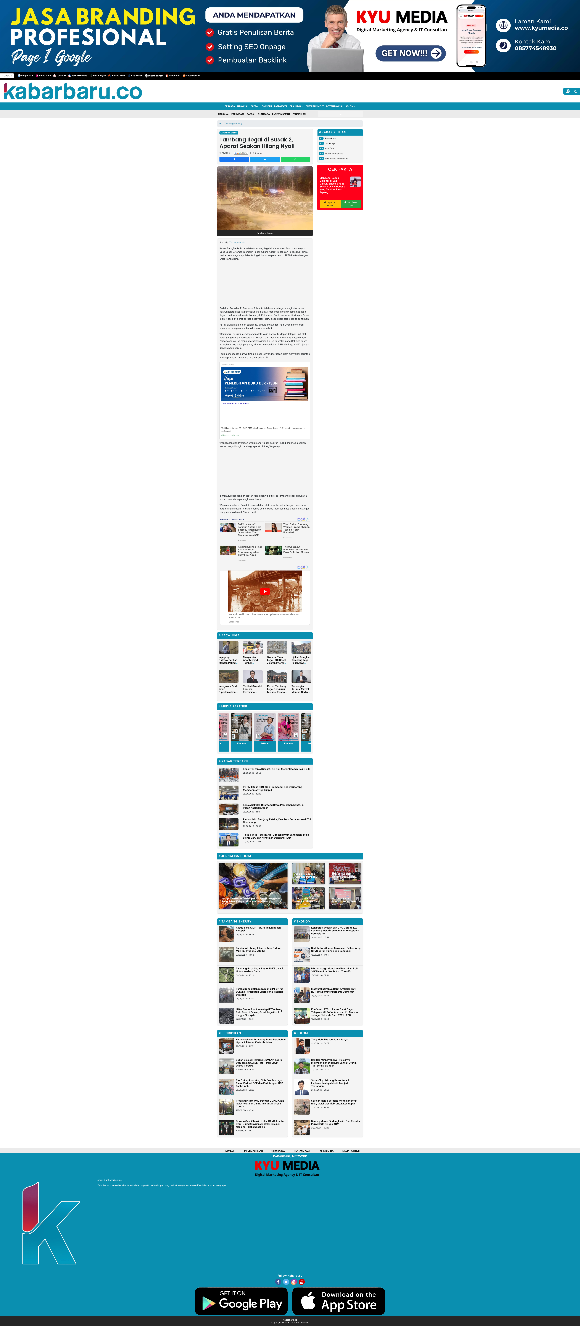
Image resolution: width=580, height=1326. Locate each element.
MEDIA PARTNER (350, 1150)
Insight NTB (27, 75)
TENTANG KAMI (302, 1150)
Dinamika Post (155, 75)
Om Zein (329, 148)
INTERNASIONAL (334, 106)
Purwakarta (330, 138)
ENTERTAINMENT (315, 106)
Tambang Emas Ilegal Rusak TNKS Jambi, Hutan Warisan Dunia (260, 970)
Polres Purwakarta (334, 153)
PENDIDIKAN (299, 114)
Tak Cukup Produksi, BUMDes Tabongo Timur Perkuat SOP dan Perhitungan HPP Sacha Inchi (259, 1083)
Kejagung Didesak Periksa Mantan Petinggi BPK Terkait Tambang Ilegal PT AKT (228, 664)
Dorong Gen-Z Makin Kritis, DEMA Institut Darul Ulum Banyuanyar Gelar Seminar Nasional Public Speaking (260, 1124)
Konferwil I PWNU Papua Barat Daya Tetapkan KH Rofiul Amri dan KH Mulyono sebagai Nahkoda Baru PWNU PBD (335, 1012)
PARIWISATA (280, 106)
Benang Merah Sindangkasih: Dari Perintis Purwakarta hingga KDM (335, 1122)
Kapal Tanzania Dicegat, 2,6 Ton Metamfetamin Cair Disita (276, 768)
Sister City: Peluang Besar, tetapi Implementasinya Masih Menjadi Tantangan (330, 1083)
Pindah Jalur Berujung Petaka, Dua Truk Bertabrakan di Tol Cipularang (277, 821)
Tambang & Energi (228, 133)
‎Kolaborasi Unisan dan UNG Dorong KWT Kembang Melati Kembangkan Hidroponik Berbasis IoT (335, 930)
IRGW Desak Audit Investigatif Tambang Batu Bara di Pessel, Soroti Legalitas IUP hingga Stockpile (259, 1012)
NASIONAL (242, 106)
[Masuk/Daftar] (567, 91)
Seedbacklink (193, 75)
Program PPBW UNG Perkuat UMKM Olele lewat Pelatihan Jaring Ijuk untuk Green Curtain (260, 1103)
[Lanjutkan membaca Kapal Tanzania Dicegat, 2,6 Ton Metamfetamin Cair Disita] (228, 775)
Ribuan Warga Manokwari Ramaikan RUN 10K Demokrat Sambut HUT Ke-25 (334, 970)
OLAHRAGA (295, 106)
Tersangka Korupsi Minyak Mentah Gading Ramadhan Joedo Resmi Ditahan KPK (300, 693)
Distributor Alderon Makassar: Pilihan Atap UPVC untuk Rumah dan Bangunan (336, 949)
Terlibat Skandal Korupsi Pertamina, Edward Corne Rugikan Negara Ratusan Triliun (252, 693)
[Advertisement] (264, 284)
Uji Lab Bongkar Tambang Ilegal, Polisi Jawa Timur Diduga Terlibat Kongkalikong (301, 664)
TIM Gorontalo (237, 242)
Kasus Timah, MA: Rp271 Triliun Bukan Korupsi (258, 929)
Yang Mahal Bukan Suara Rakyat (329, 1039)
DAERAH (255, 106)
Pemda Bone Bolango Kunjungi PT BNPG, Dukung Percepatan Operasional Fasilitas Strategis (260, 991)
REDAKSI (229, 1150)
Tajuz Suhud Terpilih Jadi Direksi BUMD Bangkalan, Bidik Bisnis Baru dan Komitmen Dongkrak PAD (276, 836)
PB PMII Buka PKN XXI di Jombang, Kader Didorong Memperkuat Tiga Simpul (272, 788)
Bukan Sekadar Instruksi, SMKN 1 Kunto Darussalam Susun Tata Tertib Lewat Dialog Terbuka (259, 1062)
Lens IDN (61, 75)
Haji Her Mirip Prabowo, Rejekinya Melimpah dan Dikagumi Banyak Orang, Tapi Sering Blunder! (334, 1062)
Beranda (230, 106)
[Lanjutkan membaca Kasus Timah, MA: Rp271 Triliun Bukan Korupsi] (226, 934)
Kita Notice (136, 75)
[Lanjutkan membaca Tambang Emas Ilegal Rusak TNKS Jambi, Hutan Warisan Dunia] (226, 975)
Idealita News (118, 75)
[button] (576, 91)
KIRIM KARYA (278, 1150)
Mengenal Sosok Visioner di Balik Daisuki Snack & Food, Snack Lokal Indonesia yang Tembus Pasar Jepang (332, 185)
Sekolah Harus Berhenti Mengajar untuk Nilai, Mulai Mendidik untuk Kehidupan (334, 1102)
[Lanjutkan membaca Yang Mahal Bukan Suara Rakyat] (302, 1046)
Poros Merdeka (79, 75)
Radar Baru (174, 75)
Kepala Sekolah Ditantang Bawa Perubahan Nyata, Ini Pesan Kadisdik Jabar (273, 806)
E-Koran (241, 743)
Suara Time (45, 75)
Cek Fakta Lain (351, 204)
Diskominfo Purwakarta (336, 158)
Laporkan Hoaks (331, 204)
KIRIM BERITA (327, 1150)
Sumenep (330, 143)
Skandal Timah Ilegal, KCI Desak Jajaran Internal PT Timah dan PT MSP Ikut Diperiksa (276, 664)
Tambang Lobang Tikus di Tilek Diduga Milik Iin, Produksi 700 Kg (258, 949)
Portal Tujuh (99, 75)
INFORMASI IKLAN (253, 1150)
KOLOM (349, 106)
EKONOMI (267, 106)
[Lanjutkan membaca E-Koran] (242, 727)
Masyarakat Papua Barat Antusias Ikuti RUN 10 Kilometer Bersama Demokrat (333, 990)
